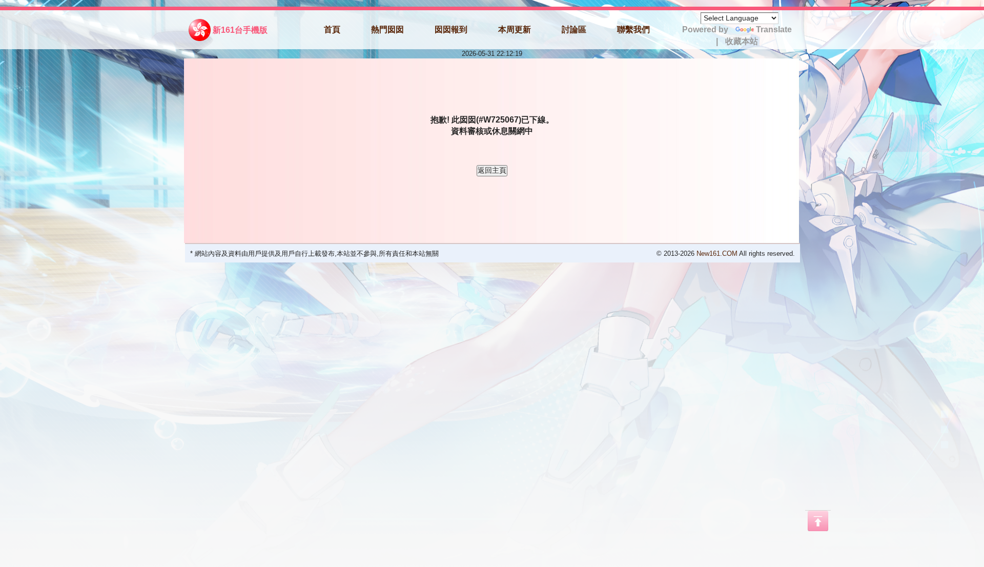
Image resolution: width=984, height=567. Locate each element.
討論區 (574, 29)
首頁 (332, 29)
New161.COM (716, 253)
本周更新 (514, 29)
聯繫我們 (633, 29)
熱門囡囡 (387, 29)
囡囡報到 (451, 29)
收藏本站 (741, 41)
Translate (774, 29)
